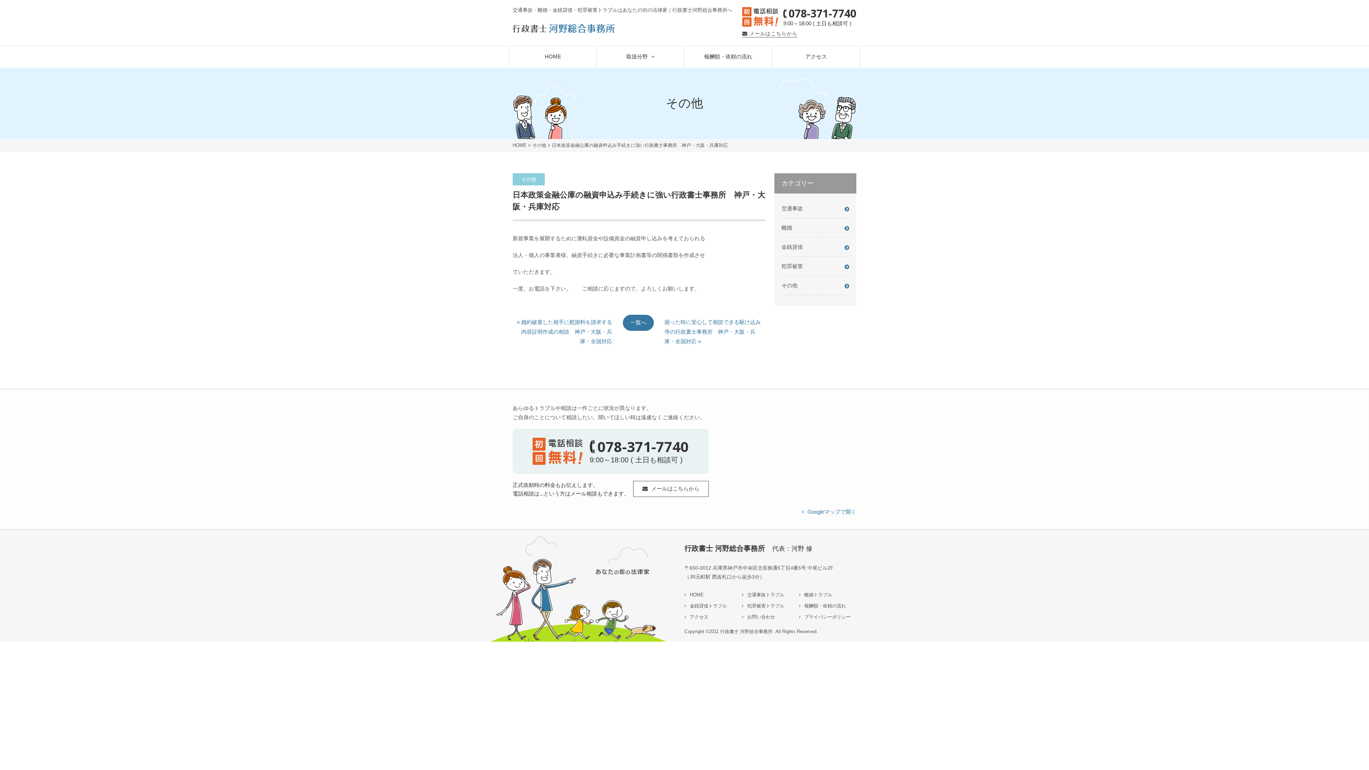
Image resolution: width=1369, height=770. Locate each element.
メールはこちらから (773, 33)
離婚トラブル (818, 594)
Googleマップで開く (831, 512)
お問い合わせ (761, 617)
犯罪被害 (792, 266)
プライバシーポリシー (827, 617)
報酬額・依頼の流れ (728, 56)
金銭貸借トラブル (708, 606)
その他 (539, 145)
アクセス (816, 56)
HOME (553, 56)
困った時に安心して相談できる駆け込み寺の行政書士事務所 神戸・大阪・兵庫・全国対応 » (713, 325)
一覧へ (638, 322)
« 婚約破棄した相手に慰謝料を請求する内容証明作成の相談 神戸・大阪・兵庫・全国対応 (564, 325)
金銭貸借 (792, 247)
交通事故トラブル (765, 594)
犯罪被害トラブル (765, 606)
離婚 (786, 228)
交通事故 (792, 208)
